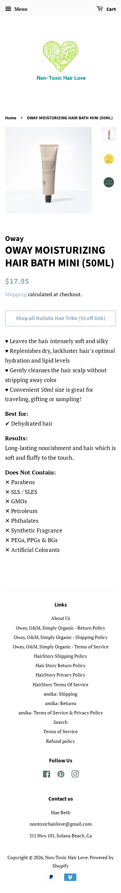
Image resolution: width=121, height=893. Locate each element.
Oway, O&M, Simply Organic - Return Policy (60, 628)
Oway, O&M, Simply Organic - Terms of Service (61, 646)
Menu (20, 9)
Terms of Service (60, 731)
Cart (111, 9)
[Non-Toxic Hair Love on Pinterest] (61, 775)
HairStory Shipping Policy (60, 656)
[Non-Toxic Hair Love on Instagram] (75, 775)
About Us (60, 618)
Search (60, 722)
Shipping (16, 294)
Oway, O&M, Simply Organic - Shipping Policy (61, 637)
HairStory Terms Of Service (60, 684)
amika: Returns (60, 703)
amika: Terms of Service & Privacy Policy (60, 712)
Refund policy (60, 741)
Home (10, 118)
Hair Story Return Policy (60, 665)
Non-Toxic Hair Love (66, 857)
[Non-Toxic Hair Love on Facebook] (46, 775)
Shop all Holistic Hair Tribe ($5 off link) (61, 318)
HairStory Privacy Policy (60, 675)
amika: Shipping (60, 694)
